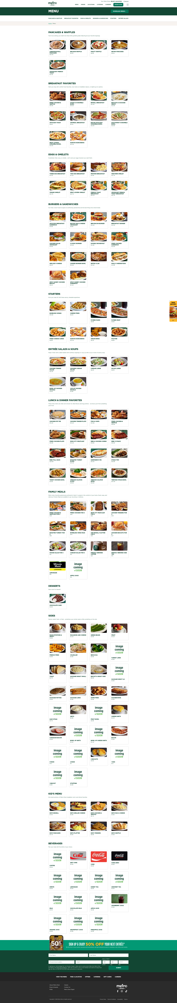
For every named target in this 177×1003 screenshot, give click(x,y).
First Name (51, 952)
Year (119, 964)
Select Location (116, 1)
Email (77, 959)
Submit (118, 967)
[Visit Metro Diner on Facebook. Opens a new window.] (117, 991)
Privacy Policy (103, 999)
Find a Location (76, 977)
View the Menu (61, 977)
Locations (91, 4)
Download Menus (119, 11)
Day (111, 964)
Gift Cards (108, 977)
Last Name (92, 952)
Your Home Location (54, 959)
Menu (76, 4)
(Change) (126, 1)
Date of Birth (106, 959)
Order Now (118, 4)
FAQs (51, 989)
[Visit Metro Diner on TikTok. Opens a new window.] (126, 991)
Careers (108, 4)
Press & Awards (54, 987)
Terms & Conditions (112, 999)
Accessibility (120, 999)
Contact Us (67, 987)
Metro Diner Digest (69, 989)
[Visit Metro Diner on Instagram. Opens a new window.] (122, 991)
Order (83, 4)
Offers (87, 977)
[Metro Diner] (52, 5)
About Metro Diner (55, 985)
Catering (100, 4)
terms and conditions (62, 967)
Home (50, 23)
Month (103, 964)
